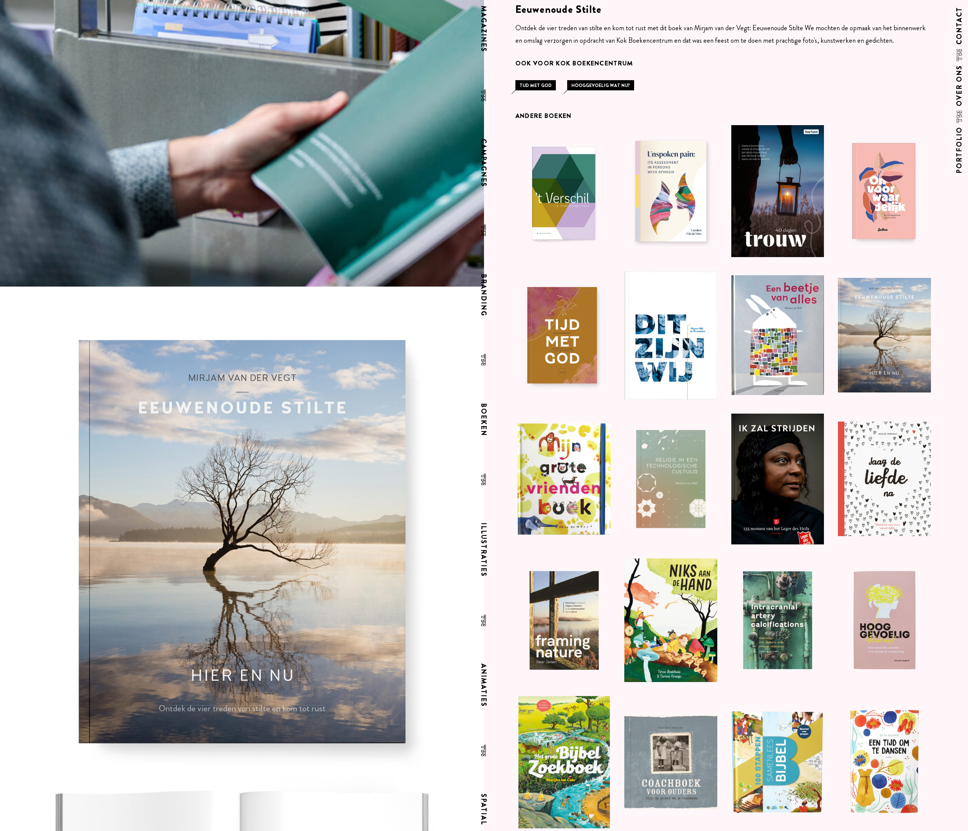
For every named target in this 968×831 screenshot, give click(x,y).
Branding (482, 295)
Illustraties (482, 549)
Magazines (482, 29)
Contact (959, 26)
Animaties (482, 685)
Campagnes (482, 163)
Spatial (482, 809)
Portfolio (959, 150)
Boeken (482, 419)
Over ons (959, 85)
